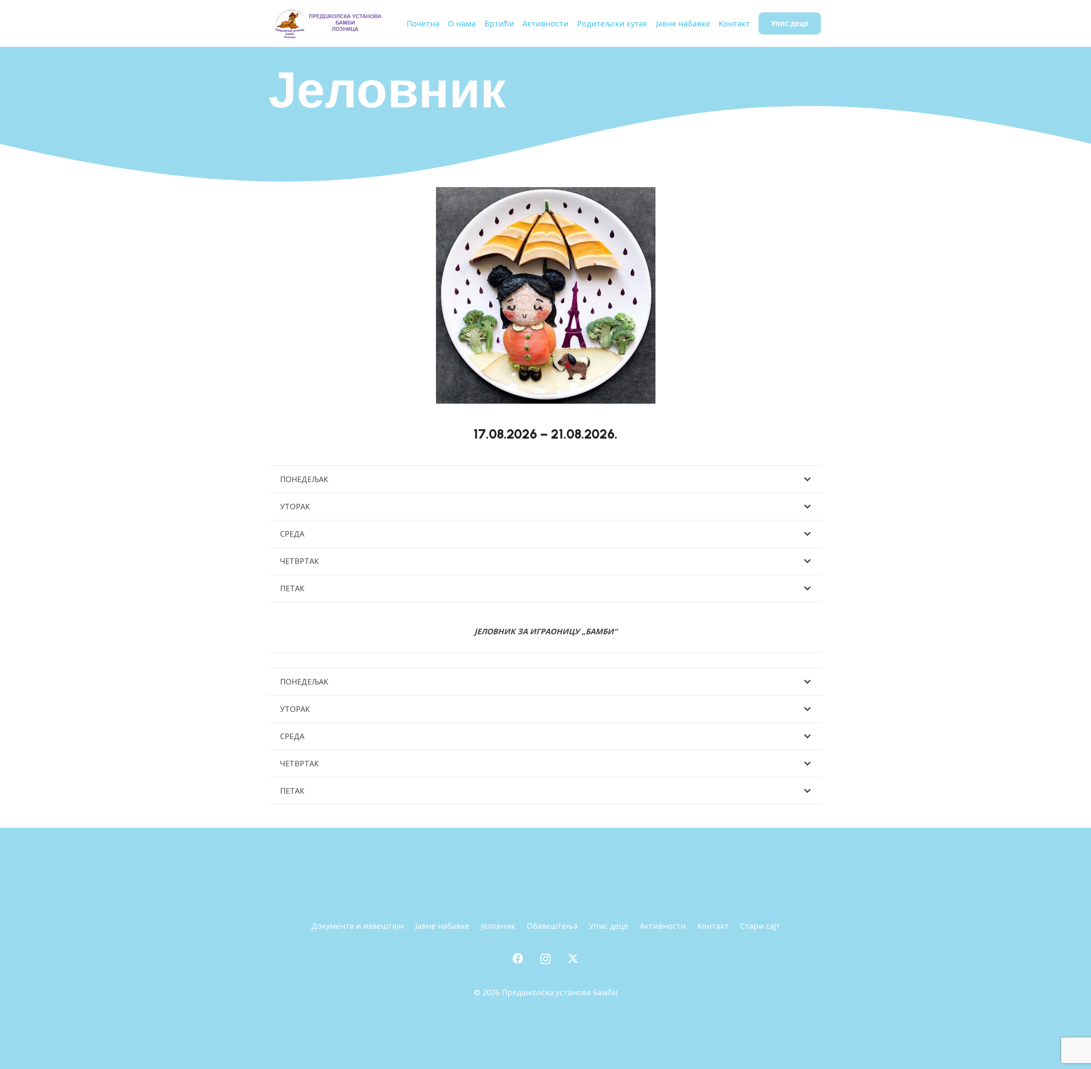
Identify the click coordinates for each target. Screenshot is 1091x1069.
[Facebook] (518, 958)
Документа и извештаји (357, 926)
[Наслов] (327, 23)
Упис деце (608, 926)
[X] (573, 958)
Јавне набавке (442, 926)
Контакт (713, 926)
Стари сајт (760, 926)
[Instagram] (545, 959)
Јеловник (498, 926)
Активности (663, 926)
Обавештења (552, 926)
